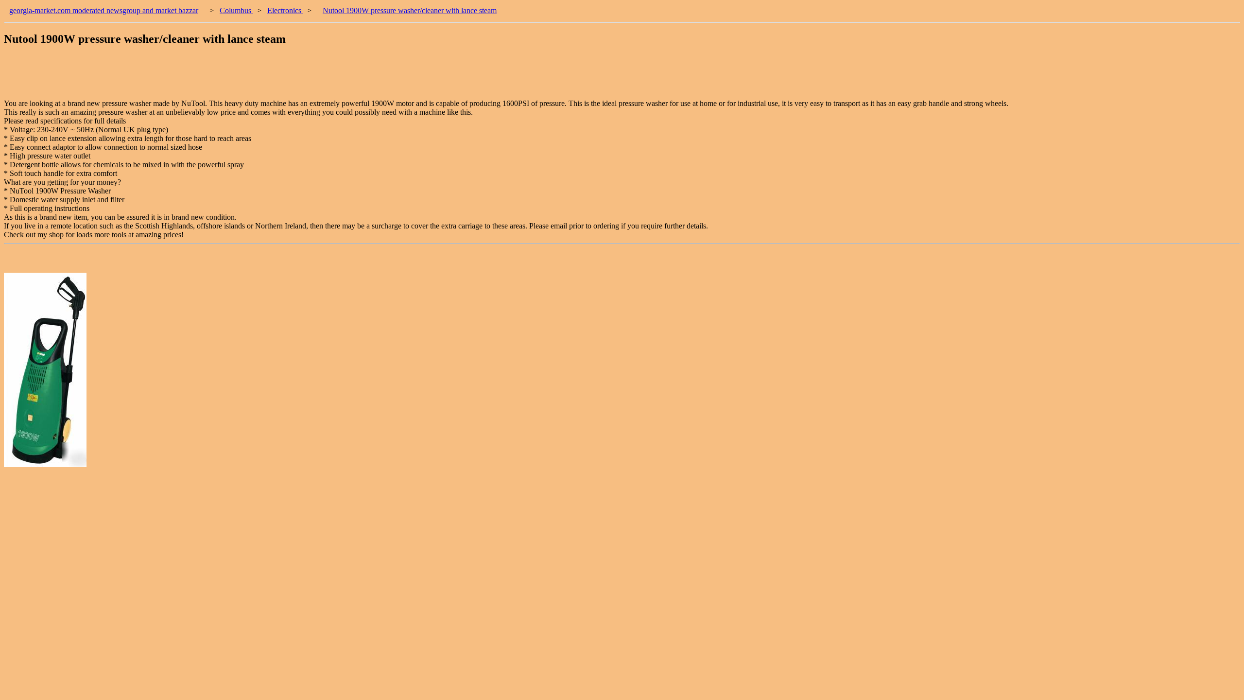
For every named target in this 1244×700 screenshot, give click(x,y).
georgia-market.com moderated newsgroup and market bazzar (103, 10)
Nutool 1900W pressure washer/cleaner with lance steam (410, 10)
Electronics (285, 10)
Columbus (236, 10)
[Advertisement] (181, 77)
